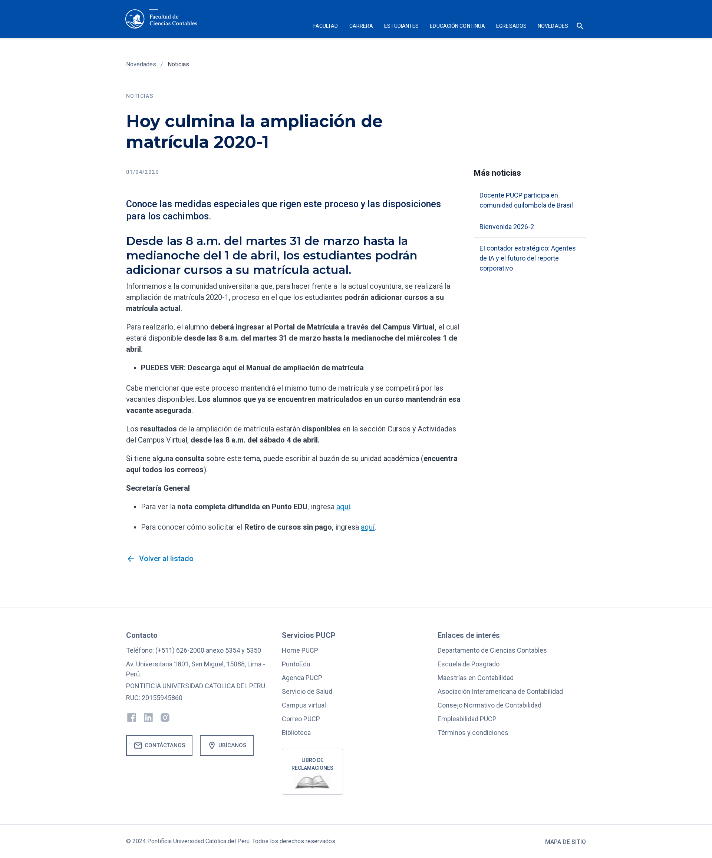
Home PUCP (300, 650)
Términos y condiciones (473, 732)
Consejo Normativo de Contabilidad (489, 705)
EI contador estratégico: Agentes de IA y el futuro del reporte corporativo (527, 258)
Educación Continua (457, 26)
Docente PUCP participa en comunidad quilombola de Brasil (526, 200)
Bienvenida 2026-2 (506, 227)
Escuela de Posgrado (469, 664)
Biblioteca (296, 732)
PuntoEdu (296, 664)
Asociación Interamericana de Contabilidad (500, 691)
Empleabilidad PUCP (467, 719)
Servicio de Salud (307, 691)
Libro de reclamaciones (312, 764)
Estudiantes (401, 26)
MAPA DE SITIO (565, 841)
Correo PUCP (301, 719)
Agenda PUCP (302, 678)
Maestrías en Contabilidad (476, 678)
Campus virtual (304, 705)
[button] (326, 27)
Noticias (178, 64)
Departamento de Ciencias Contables (492, 650)
